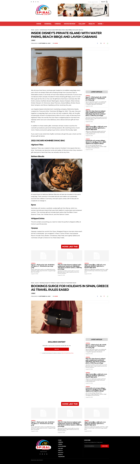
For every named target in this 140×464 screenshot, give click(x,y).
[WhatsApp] (107, 43)
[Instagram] (33, 2)
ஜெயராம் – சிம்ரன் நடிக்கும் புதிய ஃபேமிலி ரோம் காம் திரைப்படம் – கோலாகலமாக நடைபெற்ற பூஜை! (96, 98)
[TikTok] (36, 2)
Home (32, 29)
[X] (38, 2)
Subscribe (105, 446)
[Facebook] (31, 2)
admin (56, 43)
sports (37, 29)
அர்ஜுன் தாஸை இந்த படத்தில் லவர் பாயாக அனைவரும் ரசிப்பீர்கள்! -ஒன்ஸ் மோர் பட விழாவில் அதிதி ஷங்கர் (96, 128)
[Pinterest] (104, 43)
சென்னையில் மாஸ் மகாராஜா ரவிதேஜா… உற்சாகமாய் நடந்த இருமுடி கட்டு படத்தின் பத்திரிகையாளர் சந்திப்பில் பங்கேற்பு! (96, 142)
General (88, 95)
